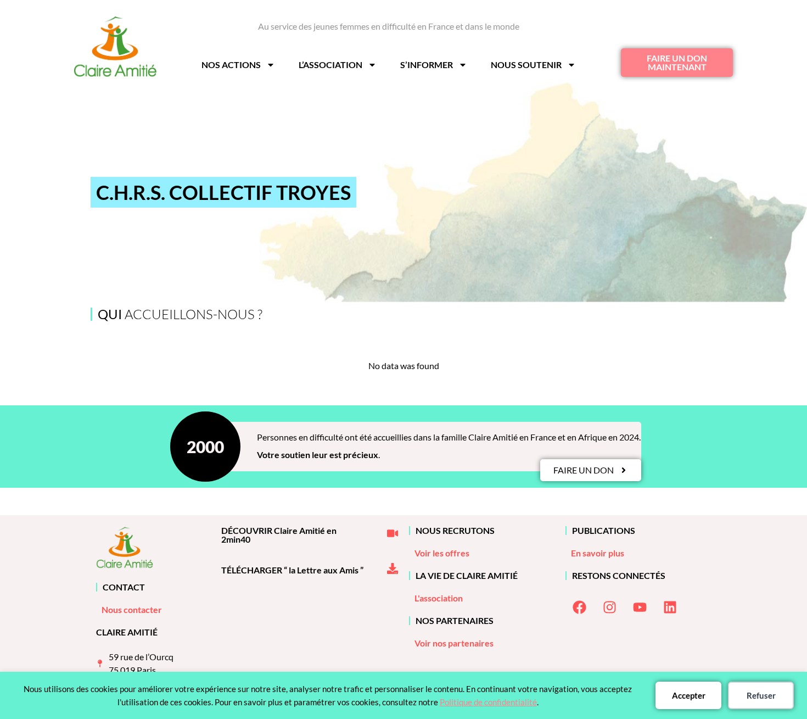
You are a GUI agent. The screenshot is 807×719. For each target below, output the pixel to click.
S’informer (426, 64)
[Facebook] (579, 607)
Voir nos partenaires (454, 643)
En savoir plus (597, 553)
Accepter (688, 695)
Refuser (761, 695)
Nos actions (231, 64)
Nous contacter (132, 609)
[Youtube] (639, 607)
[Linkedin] (669, 607)
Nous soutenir (526, 64)
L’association (330, 64)
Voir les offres (441, 553)
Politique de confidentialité (488, 702)
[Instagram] (609, 607)
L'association (438, 598)
